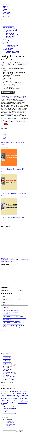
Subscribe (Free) (7, 42)
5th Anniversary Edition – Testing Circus (13, 327)
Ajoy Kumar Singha (5, 63)
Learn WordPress (10, 424)
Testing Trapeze (7, 49)
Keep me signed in (7, 301)
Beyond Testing (7, 369)
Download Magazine (8, 26)
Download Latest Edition (9, 408)
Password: (4, 299)
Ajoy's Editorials (7, 366)
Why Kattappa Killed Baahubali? (11, 310)
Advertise (5, 8)
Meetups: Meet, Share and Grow (11, 315)
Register (4, 304)
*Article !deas (6, 5)
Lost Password (10, 304)
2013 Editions (6, 360)
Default (5, 371)
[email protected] (8, 114)
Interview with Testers (12, 30)
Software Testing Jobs (12, 45)
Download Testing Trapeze (13, 52)
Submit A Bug (6, 14)
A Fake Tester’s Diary (11, 29)
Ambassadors (6, 17)
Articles (5, 39)
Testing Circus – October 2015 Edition (12, 324)
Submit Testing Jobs (11, 46)
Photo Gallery (6, 12)
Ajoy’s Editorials (10, 33)
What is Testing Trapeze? (12, 51)
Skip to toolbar (4, 417)
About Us (5, 6)
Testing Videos (10, 38)
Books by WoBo (10, 36)
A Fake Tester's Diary (8, 365)
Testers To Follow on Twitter (13, 35)
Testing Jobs (6, 43)
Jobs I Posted (9, 48)
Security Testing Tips (8, 374)
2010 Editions (6, 356)
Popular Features (7, 27)
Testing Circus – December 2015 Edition (13, 316)
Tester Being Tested (8, 377)
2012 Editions (6, 359)
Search (17, 431)
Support (8, 425)
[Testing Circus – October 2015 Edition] (9, 214)
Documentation (10, 422)
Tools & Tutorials (7, 379)
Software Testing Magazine (8, 142)
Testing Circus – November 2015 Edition (13, 322)
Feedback (8, 427)
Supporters (6, 15)
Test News (9, 32)
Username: (4, 298)
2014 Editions (6, 362)
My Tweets (3, 385)
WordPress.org (10, 421)
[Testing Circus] (5, 19)
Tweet (4, 134)
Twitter (20, 121)
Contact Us (6, 9)
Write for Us (6, 41)
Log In (3, 302)
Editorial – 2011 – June (7, 258)
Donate (5, 11)
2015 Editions (6, 363)
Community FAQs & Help (9, 413)
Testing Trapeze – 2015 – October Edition (13, 325)
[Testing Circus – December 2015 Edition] (9, 165)
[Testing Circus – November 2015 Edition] (9, 190)
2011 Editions (24, 64)
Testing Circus (4, 21)
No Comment (4, 66)
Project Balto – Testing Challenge (11, 321)
